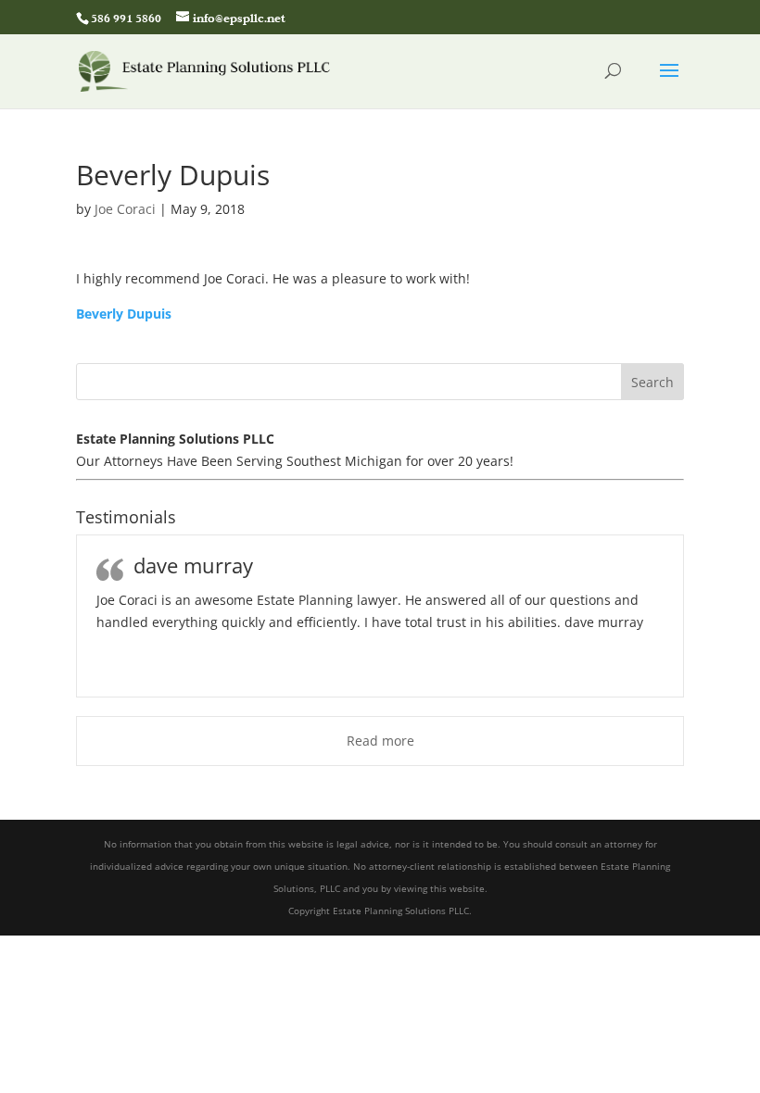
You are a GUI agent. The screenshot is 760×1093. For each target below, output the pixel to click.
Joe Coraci (125, 209)
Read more (380, 740)
